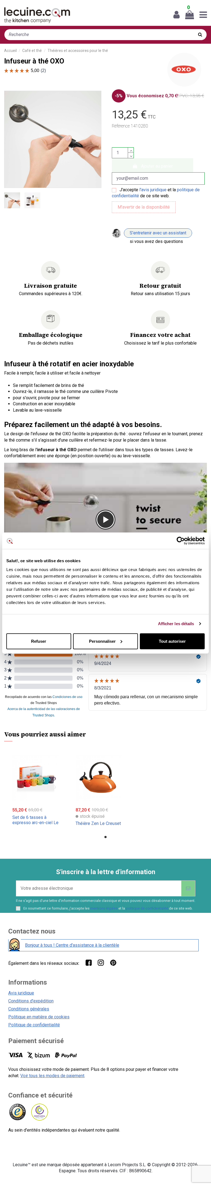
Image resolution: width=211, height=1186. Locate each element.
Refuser (38, 641)
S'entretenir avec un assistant (158, 232)
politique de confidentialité (147, 908)
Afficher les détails (176, 623)
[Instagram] (100, 962)
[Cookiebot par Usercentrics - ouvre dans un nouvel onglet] (181, 541)
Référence (121, 126)
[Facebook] (88, 962)
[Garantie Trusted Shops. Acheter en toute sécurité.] (17, 1112)
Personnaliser (102, 641)
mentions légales (104, 908)
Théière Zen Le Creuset (98, 823)
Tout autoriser (172, 641)
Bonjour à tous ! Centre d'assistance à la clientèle (72, 945)
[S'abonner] (188, 888)
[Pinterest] (113, 962)
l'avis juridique (152, 189)
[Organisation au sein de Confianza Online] (39, 1112)
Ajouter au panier (157, 166)
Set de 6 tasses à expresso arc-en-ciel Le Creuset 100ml (35, 822)
